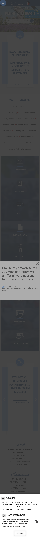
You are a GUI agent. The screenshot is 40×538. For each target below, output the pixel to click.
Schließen (20, 533)
